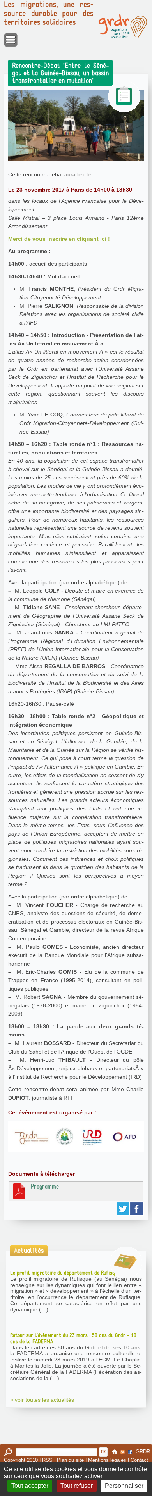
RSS (47, 1460)
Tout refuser (76, 1485)
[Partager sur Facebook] (137, 1209)
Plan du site (70, 1460)
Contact (139, 1460)
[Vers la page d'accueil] (123, 26)
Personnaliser (124, 1485)
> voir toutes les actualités (42, 1400)
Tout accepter (29, 1485)
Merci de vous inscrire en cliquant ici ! (59, 239)
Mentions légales (107, 1460)
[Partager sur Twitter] (123, 1209)
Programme (45, 1186)
